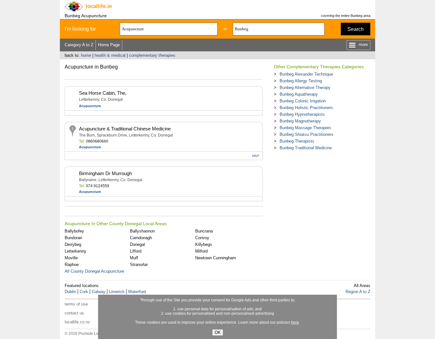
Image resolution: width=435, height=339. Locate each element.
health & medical (110, 55)
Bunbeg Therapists (297, 141)
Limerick (117, 291)
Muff (134, 257)
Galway (98, 291)
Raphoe (72, 264)
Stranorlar (139, 264)
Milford (201, 251)
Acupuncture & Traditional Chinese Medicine (125, 128)
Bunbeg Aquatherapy (299, 94)
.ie (99, 6)
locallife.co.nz (77, 322)
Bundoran (73, 237)
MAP (255, 156)
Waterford (137, 291)
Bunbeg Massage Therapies (305, 127)
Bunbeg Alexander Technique (306, 74)
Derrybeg (73, 244)
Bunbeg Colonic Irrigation (303, 101)
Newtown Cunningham (215, 257)
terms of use (76, 304)
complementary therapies (152, 55)
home (86, 55)
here (295, 322)
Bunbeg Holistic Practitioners (306, 107)
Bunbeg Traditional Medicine (306, 147)
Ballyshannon (142, 231)
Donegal (137, 244)
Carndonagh (141, 237)
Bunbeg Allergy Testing (301, 80)
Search (355, 29)
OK (218, 332)
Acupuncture (90, 106)
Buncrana (204, 231)
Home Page (109, 44)
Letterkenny (75, 251)
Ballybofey (74, 231)
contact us (74, 313)
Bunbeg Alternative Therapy (305, 87)
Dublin (70, 291)
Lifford (135, 251)
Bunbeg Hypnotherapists (302, 114)
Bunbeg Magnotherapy (300, 121)
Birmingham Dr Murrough (105, 173)
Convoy (202, 237)
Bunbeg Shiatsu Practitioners (306, 134)
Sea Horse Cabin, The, (102, 93)
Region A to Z (358, 291)
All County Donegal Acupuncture (94, 271)
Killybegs (203, 244)
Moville (71, 257)
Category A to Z (79, 44)
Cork (84, 291)
